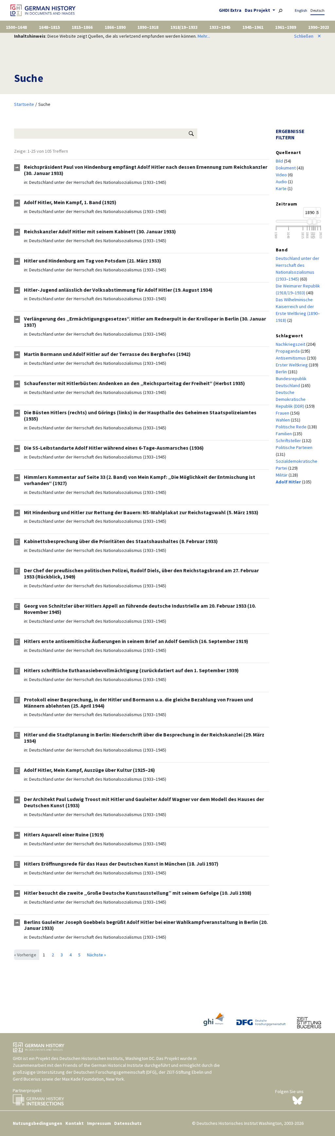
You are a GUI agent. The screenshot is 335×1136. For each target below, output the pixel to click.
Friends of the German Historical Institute (103, 1065)
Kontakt (74, 1123)
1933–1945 (219, 27)
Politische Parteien (294, 447)
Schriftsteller (289, 440)
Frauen (283, 413)
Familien (284, 434)
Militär (282, 475)
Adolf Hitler (289, 482)
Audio (282, 182)
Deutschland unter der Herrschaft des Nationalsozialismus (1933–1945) (97, 182)
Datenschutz (128, 1123)
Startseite (24, 104)
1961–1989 (285, 27)
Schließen (307, 36)
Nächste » (96, 955)
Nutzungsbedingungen (37, 1123)
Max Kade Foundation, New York (93, 1079)
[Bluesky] (297, 1100)
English (301, 10)
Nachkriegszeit (291, 344)
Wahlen (283, 420)
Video (282, 175)
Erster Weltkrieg (292, 365)
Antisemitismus (291, 358)
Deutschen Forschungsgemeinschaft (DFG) (115, 1072)
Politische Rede (292, 427)
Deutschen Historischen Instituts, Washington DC (107, 1058)
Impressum (99, 1123)
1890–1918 (147, 27)
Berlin (282, 372)
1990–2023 (318, 27)
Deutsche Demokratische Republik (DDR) (291, 399)
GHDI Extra (230, 10)
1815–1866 (82, 27)
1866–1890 (115, 27)
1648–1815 (49, 27)
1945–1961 (252, 27)
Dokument (286, 168)
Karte (282, 188)
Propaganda (288, 351)
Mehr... (204, 36)
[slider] (309, 222)
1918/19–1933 (184, 27)
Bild (280, 161)
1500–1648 (16, 27)
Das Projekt (258, 10)
